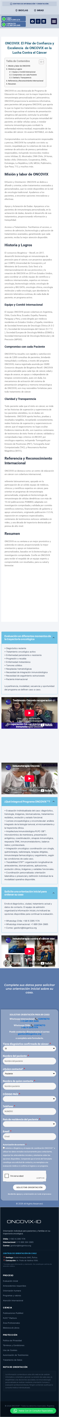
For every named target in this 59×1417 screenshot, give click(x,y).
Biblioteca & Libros (11, 1328)
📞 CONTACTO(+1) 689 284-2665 (35, 1020)
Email (6, 1131)
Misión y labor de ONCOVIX (19, 66)
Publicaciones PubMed (13, 1313)
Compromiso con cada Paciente (24, 75)
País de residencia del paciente (21, 1119)
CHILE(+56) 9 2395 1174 (13, 19)
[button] (54, 21)
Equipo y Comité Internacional (23, 72)
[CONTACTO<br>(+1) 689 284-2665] (4, 24)
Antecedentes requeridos (14, 1286)
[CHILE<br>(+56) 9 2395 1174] (4, 19)
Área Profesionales (11, 1323)
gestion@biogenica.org (29, 1034)
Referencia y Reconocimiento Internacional (25, 81)
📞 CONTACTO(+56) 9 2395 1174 (33, 1026)
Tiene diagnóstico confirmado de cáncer (26, 1044)
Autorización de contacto (14, 1144)
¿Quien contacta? (13, 1069)
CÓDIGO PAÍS (10, 1094)
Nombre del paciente (15, 1056)
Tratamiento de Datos (12, 1360)
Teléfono (8, 1106)
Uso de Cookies (10, 1350)
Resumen (12, 84)
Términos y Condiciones (13, 1345)
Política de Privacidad (12, 1340)
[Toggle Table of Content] (40, 61)
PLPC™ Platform (10, 1318)
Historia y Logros (15, 69)
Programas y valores (12, 1295)
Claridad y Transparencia (21, 78)
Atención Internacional (13, 1300)
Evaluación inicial (10, 1281)
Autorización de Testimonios (15, 1355)
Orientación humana (12, 1291)
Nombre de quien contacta (18, 1081)
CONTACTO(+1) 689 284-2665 (13, 24)
